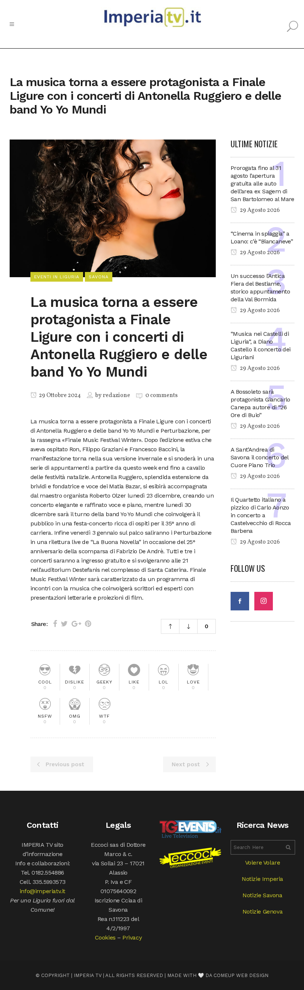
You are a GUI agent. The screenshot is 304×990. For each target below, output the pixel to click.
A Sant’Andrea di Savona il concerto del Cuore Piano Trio (259, 457)
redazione (116, 395)
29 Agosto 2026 (259, 210)
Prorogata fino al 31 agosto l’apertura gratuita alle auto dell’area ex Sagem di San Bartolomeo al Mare (262, 183)
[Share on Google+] (76, 623)
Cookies (105, 937)
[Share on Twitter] (64, 623)
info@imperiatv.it (42, 891)
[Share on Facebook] (55, 623)
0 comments (161, 395)
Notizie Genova (262, 911)
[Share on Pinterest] (88, 623)
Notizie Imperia (262, 878)
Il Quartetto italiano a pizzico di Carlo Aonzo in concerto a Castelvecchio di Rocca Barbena (261, 515)
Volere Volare (262, 862)
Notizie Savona (262, 895)
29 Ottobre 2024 (59, 395)
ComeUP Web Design (241, 975)
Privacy (132, 937)
